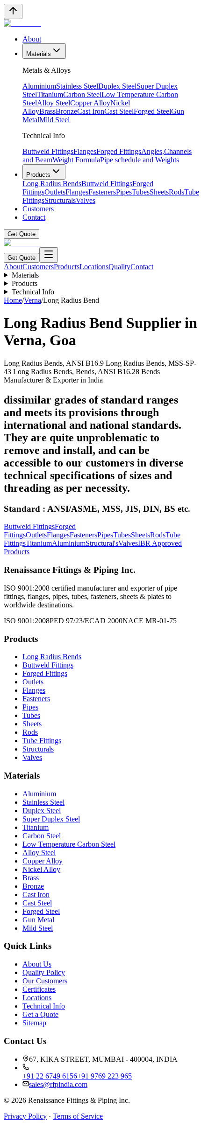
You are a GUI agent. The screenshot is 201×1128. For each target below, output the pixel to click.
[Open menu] (48, 255)
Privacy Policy (25, 1116)
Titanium (50, 94)
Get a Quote (40, 1014)
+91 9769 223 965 (104, 1076)
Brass (47, 111)
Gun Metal (38, 920)
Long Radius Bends (51, 184)
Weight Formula (76, 160)
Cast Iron (90, 111)
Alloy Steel (53, 103)
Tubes (141, 192)
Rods (176, 192)
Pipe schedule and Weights (139, 160)
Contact (33, 217)
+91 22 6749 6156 (49, 1076)
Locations (93, 267)
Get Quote (21, 233)
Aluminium (39, 86)
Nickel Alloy (41, 869)
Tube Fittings (41, 741)
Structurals (60, 200)
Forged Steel (152, 111)
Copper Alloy (90, 103)
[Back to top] (13, 11)
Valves (85, 200)
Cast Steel (119, 111)
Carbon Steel (82, 94)
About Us (36, 964)
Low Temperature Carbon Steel (68, 844)
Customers (38, 209)
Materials (38, 53)
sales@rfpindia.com (58, 1084)
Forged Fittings (118, 151)
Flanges (84, 151)
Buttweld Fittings (47, 151)
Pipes (124, 192)
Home (13, 300)
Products (38, 174)
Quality (119, 267)
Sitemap (34, 1023)
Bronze (66, 111)
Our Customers (44, 981)
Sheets (159, 192)
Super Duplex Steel (51, 819)
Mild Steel (54, 120)
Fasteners (102, 192)
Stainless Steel (77, 86)
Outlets (54, 192)
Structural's (102, 543)
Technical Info (33, 292)
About (31, 39)
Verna (32, 300)
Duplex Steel (117, 86)
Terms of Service (78, 1116)
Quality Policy (43, 972)
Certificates (39, 989)
